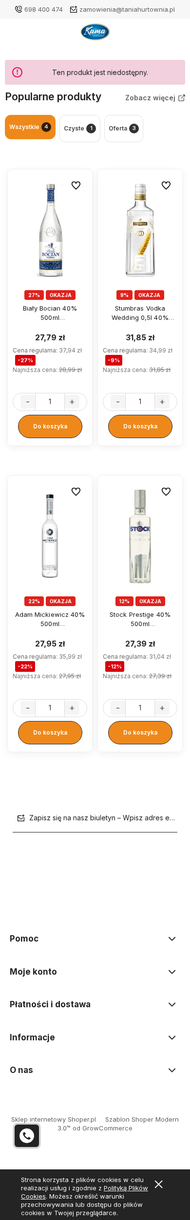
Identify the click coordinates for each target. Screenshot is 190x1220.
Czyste (78, 128)
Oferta (122, 128)
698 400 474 (43, 9)
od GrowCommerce (103, 1128)
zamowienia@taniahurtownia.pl (127, 9)
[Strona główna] (95, 34)
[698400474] (26, 1135)
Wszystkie (28, 126)
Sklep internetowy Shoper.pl (53, 1119)
